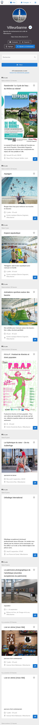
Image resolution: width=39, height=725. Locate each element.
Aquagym (8, 174)
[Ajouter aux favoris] (34, 85)
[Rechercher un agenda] (34, 57)
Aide (14, 2)
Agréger (10, 46)
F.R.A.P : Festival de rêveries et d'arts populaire (16, 355)
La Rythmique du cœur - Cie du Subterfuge (16, 444)
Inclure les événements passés (19, 72)
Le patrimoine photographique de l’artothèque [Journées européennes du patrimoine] (17, 573)
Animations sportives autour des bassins (17, 293)
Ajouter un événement (26, 46)
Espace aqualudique (12, 233)
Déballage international (13, 498)
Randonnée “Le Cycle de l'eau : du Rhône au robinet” (16, 87)
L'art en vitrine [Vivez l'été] (14, 627)
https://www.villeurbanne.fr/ (19, 37)
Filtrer (21, 65)
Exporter (27, 42)
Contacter (15, 42)
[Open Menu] (35, 3)
